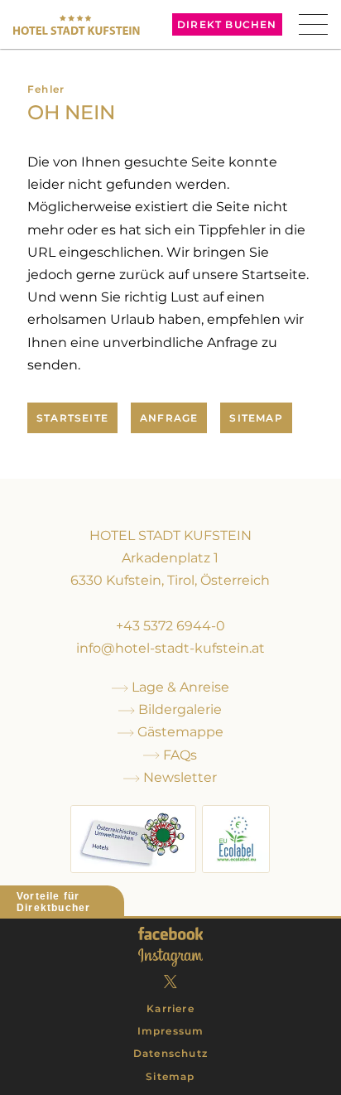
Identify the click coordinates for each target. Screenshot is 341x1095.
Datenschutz (170, 1053)
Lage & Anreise (178, 687)
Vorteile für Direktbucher (53, 902)
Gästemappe (178, 732)
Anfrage (169, 418)
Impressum (170, 1031)
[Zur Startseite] (76, 25)
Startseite (72, 418)
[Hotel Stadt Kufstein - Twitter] (170, 981)
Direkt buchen (227, 24)
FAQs (178, 755)
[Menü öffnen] (313, 24)
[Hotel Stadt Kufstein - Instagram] (170, 957)
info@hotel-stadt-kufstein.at (170, 648)
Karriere (170, 1008)
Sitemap (255, 418)
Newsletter (178, 777)
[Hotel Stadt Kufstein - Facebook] (171, 933)
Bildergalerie (178, 709)
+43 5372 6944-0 (170, 626)
